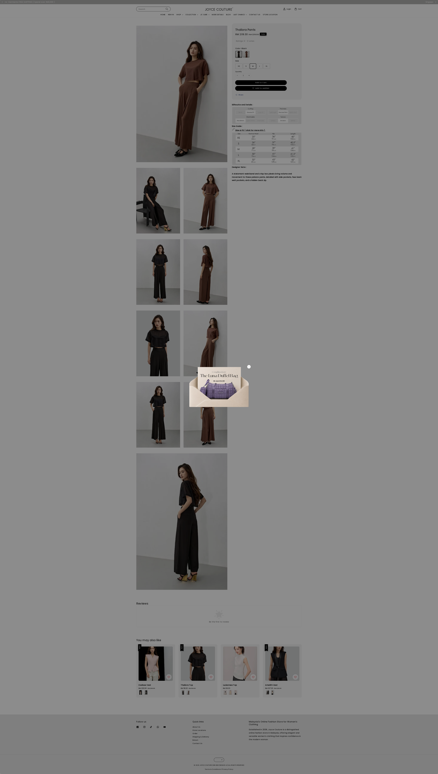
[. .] (219, 387)
